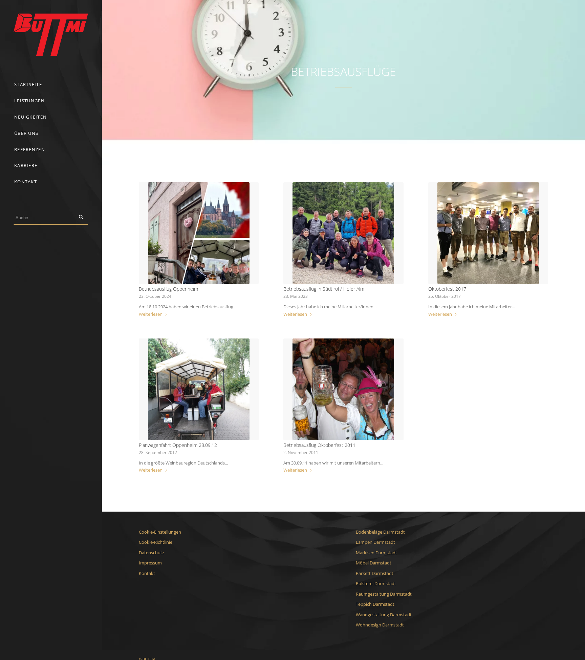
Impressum (150, 563)
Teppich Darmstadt (375, 604)
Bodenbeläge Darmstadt (380, 532)
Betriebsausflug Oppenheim (168, 289)
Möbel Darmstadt (373, 563)
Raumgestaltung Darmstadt (384, 594)
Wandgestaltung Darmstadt (384, 615)
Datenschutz (151, 553)
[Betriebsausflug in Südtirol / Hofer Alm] (343, 233)
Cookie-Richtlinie (155, 542)
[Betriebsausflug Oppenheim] (199, 233)
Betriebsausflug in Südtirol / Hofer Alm (323, 289)
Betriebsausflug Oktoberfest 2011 (319, 445)
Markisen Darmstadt (376, 553)
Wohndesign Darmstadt (380, 625)
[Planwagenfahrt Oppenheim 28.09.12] (199, 389)
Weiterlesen (150, 314)
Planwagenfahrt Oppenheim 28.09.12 (178, 445)
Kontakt (147, 573)
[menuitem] (50, 85)
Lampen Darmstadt (375, 542)
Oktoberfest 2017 (447, 289)
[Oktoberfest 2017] (488, 233)
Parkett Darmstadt (374, 573)
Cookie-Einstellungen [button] (160, 532)
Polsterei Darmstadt (376, 583)
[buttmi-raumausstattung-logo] (51, 35)
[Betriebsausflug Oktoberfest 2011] (343, 389)
